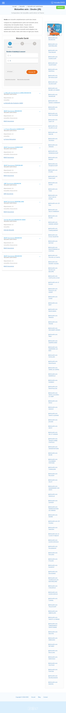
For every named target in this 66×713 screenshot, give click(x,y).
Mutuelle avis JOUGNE (53, 420)
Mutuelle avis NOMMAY (53, 381)
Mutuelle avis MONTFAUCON (53, 387)
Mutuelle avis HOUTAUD (53, 664)
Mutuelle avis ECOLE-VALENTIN (53, 235)
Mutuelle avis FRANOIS (53, 316)
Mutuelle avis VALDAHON (53, 108)
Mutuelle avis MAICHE (53, 133)
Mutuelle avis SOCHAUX (53, 139)
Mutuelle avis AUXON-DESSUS (53, 593)
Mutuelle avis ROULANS (53, 553)
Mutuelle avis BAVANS (53, 158)
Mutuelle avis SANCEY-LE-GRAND (54, 618)
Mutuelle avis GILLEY (53, 481)
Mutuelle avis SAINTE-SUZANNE (54, 414)
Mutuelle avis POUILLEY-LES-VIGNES (53, 290)
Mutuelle (22, 6)
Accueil (14, 6)
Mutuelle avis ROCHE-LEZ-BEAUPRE (53, 269)
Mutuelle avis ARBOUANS (53, 639)
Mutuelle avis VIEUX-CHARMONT (54, 210)
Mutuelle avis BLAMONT (53, 566)
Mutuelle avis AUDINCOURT (53, 57)
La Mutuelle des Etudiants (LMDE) (13, 103)
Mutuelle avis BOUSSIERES (53, 572)
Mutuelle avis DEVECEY (53, 408)
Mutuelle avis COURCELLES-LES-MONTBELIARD (54, 579)
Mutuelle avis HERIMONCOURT (53, 152)
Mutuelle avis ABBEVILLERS (53, 612)
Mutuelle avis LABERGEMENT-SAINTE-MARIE (53, 625)
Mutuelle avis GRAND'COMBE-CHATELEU (53, 440)
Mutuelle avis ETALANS (53, 560)
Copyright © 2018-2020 (22, 697)
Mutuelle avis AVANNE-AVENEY (53, 223)
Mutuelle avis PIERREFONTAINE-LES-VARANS (54, 508)
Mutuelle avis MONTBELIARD (53, 45)
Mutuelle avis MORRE (53, 516)
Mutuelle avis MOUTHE (53, 632)
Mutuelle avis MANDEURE (53, 95)
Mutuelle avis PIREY (53, 335)
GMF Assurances (8, 194)
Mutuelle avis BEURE (53, 454)
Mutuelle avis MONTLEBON (53, 310)
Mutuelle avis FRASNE (53, 323)
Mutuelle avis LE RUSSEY (54, 283)
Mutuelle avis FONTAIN (53, 670)
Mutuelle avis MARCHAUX (53, 658)
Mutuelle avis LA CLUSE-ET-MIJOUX (54, 534)
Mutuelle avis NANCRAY (53, 528)
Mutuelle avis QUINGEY (53, 501)
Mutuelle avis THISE (53, 190)
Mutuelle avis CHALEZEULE (53, 587)
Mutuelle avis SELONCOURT (53, 83)
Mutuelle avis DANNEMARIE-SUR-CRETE (54, 488)
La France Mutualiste (10, 139)
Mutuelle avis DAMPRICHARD (53, 341)
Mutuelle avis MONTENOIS (53, 362)
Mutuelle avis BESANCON (53, 38)
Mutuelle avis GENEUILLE (53, 495)
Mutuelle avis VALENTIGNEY (53, 64)
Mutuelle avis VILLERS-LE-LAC (53, 127)
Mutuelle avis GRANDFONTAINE (54, 447)
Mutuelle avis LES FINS (54, 204)
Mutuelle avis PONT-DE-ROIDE (53, 114)
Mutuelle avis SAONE (53, 183)
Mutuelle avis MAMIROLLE (53, 375)
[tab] (22, 93)
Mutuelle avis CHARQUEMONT (53, 229)
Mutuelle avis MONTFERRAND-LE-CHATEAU (54, 249)
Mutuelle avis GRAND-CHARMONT (54, 101)
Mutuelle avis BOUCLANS (53, 651)
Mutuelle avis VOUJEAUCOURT (53, 164)
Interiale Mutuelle (9, 230)
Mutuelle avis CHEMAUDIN (53, 468)
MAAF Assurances (9, 121)
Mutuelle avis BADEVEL (53, 683)
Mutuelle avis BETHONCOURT (53, 76)
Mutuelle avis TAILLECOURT (53, 605)
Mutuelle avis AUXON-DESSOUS (54, 541)
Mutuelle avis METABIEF (53, 645)
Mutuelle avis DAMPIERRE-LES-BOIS (53, 348)
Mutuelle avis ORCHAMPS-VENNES (54, 329)
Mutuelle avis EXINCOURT (53, 177)
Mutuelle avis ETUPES (53, 171)
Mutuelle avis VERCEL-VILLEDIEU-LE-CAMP (54, 394)
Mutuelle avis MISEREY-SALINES (54, 262)
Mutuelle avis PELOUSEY (53, 474)
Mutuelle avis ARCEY (53, 427)
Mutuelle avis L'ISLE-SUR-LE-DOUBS (53, 197)
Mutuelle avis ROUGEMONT (53, 547)
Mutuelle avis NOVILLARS (53, 356)
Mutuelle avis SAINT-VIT (53, 120)
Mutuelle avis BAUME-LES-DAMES (54, 89)
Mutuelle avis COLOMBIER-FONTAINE (53, 461)
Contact (45, 697)
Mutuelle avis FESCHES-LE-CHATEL (54, 256)
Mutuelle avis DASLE (53, 402)
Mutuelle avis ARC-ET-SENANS (53, 433)
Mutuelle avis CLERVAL (53, 599)
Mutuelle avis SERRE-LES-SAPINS (54, 368)
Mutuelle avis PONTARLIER (53, 51)
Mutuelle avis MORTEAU (53, 70)
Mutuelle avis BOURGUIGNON (53, 676)
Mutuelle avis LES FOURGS (54, 522)
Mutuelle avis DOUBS (53, 217)
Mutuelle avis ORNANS (53, 146)
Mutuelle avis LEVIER (53, 297)
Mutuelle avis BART (53, 304)
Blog (39, 697)
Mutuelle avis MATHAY (53, 242)
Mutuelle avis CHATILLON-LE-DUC (54, 277)
